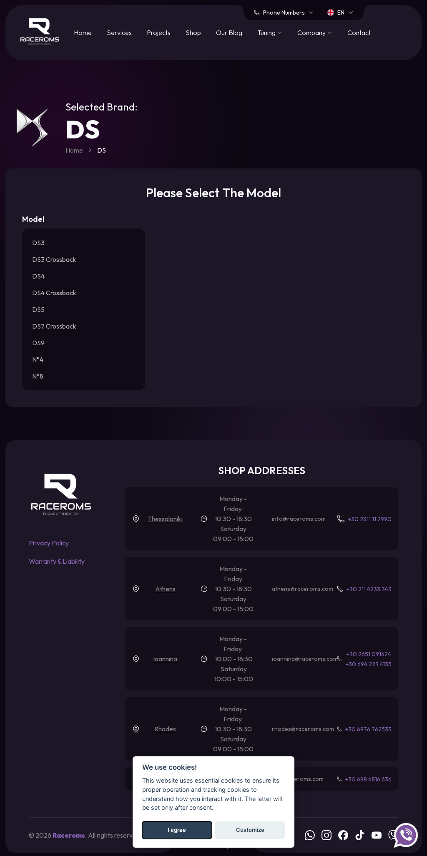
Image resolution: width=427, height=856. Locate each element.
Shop (193, 32)
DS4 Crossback (54, 293)
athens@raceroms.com (302, 588)
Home (83, 32)
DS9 (38, 343)
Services (119, 32)
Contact (359, 32)
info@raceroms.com (299, 518)
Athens (165, 589)
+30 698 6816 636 (368, 779)
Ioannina (165, 659)
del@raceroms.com (298, 779)
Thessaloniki (165, 519)
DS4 (38, 276)
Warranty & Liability (57, 561)
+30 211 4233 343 (369, 589)
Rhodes (165, 729)
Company (311, 32)
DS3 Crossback (54, 259)
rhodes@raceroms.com (303, 729)
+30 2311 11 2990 (370, 519)
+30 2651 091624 (369, 654)
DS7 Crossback (54, 326)
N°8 (37, 376)
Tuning (266, 32)
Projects (159, 32)
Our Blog (229, 32)
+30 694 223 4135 (369, 664)
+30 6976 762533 (368, 729)
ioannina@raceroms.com (305, 659)
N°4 (37, 359)
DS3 (38, 242)
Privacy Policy (49, 543)
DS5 (38, 309)
